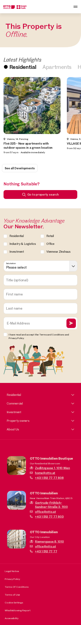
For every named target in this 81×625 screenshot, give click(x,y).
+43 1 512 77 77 (46, 551)
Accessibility (11, 618)
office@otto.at (45, 512)
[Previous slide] (8, 118)
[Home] (15, 6)
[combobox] (40, 266)
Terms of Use (12, 594)
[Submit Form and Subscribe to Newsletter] (71, 323)
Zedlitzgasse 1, (52, 468)
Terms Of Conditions (16, 586)
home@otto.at (45, 473)
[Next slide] (72, 118)
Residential (22, 67)
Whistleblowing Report (17, 610)
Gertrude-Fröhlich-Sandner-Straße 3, (51, 505)
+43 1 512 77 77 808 (49, 478)
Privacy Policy (12, 578)
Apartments (56, 67)
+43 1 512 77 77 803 (49, 516)
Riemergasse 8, (49, 541)
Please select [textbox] (16, 267)
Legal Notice (12, 571)
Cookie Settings (14, 602)
